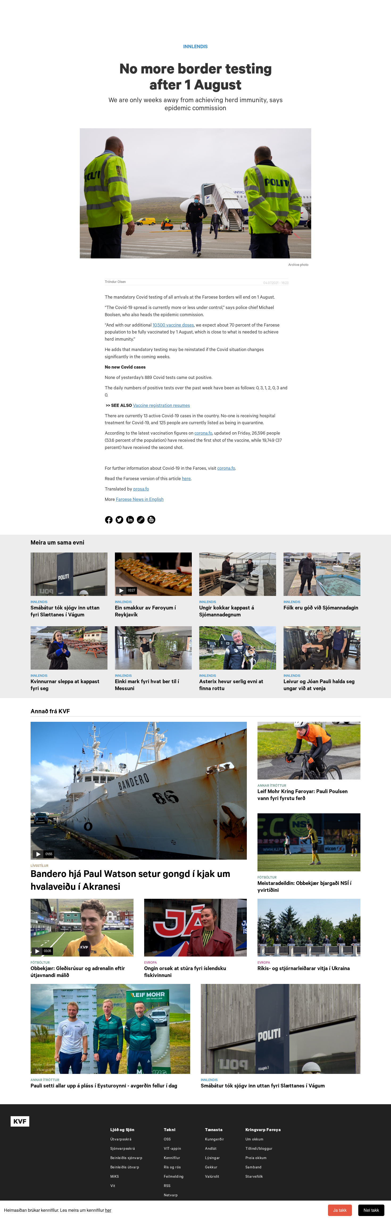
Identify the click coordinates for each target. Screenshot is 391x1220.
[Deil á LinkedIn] (131, 521)
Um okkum (255, 1140)
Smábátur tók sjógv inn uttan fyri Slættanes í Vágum (263, 1087)
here (186, 479)
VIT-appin (172, 1149)
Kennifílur (172, 1158)
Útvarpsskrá (121, 1140)
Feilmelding (174, 1177)
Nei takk (371, 1210)
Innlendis (195, 47)
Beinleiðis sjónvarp (126, 1158)
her (108, 1210)
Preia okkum (256, 1158)
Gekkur (211, 1168)
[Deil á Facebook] (109, 521)
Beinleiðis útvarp (124, 1168)
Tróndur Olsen (115, 282)
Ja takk (340, 1210)
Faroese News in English (140, 500)
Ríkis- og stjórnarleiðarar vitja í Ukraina (303, 969)
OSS (167, 1140)
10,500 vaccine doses (173, 325)
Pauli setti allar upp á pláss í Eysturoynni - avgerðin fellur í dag (104, 1087)
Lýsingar (212, 1158)
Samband (254, 1168)
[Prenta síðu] (151, 520)
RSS (167, 1186)
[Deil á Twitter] (120, 521)
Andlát (211, 1149)
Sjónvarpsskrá (122, 1149)
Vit (112, 1186)
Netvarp (171, 1196)
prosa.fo (141, 489)
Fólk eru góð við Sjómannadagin (321, 609)
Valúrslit (212, 1177)
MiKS (114, 1177)
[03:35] (82, 928)
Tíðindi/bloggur (259, 1149)
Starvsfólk (254, 1177)
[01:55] (139, 791)
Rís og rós (172, 1168)
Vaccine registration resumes (161, 406)
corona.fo (203, 433)
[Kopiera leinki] (141, 520)
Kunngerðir (214, 1140)
